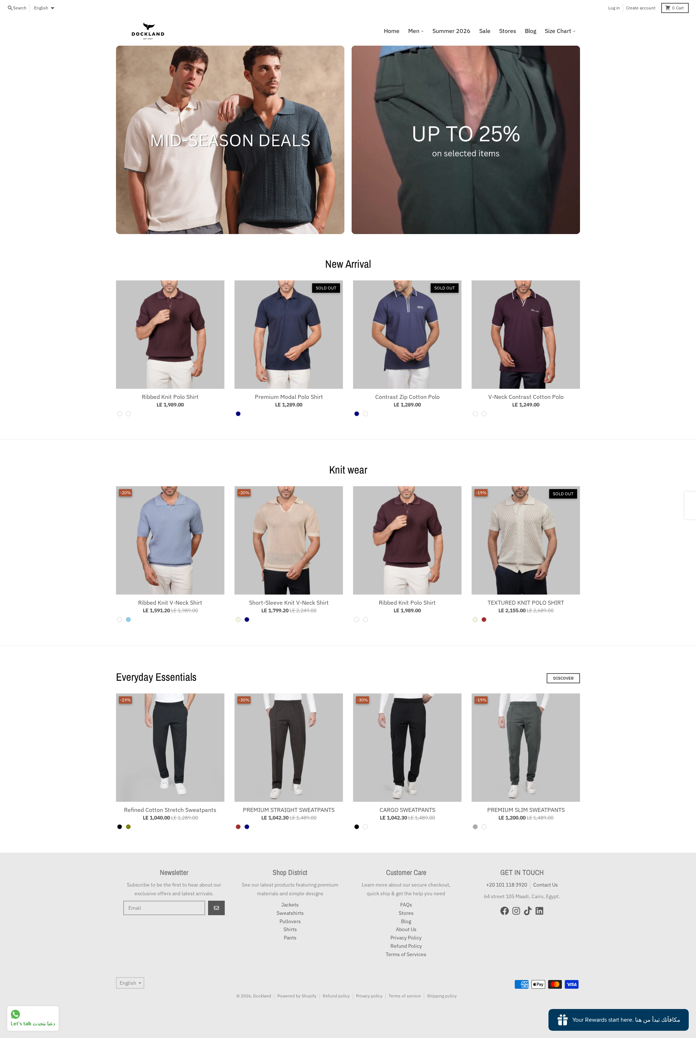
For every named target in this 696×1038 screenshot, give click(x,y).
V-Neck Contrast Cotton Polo (526, 396)
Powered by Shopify (296, 996)
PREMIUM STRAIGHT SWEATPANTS (289, 809)
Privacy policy (369, 996)
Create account (640, 8)
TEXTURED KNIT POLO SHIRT (526, 602)
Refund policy (336, 996)
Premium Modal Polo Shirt (289, 396)
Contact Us (545, 884)
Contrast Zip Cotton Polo (407, 396)
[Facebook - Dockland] (504, 910)
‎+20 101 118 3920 (506, 884)
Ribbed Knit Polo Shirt (170, 396)
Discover (563, 678)
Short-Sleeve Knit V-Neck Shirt (289, 602)
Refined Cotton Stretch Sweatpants (170, 809)
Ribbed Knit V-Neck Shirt (170, 602)
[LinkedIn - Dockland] (539, 910)
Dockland (262, 996)
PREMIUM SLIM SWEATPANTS (526, 809)
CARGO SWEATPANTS (407, 809)
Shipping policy (442, 996)
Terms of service (405, 996)
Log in (614, 8)
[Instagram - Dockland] (516, 910)
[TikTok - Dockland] (527, 910)
